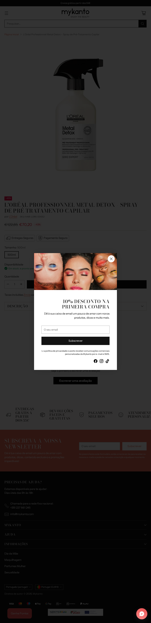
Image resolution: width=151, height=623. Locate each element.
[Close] (111, 258)
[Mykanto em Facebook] (95, 362)
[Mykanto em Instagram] (101, 362)
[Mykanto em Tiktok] (107, 362)
